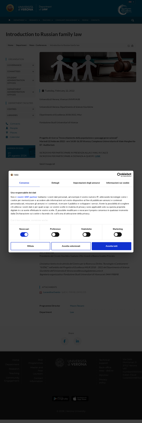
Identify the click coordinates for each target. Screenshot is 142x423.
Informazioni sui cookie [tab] (117, 183)
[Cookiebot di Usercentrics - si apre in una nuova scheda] (119, 175)
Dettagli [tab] (55, 183)
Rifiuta (30, 246)
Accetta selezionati (71, 246)
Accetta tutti (111, 246)
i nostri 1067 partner (26, 197)
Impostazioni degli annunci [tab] (86, 183)
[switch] (55, 234)
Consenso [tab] (24, 183)
